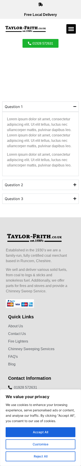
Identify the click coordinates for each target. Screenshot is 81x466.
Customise (40, 444)
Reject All (40, 456)
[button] (71, 29)
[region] (40, 427)
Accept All (40, 432)
